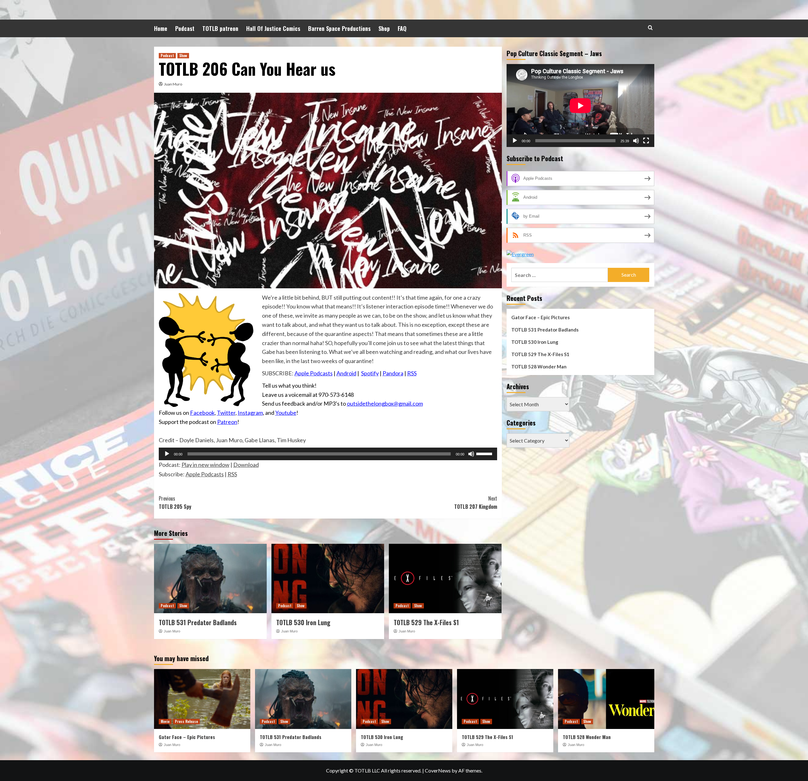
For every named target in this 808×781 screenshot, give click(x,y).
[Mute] (471, 454)
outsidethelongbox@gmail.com (385, 403)
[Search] (650, 27)
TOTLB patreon (220, 28)
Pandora (393, 373)
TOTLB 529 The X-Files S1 (426, 622)
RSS (412, 373)
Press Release (186, 721)
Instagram (250, 412)
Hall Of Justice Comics (273, 28)
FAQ (402, 28)
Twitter (226, 412)
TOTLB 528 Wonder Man (539, 366)
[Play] (167, 454)
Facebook (202, 412)
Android (346, 373)
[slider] (485, 453)
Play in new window (205, 464)
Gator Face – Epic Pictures (540, 317)
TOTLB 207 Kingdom (475, 502)
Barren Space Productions (339, 28)
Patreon (227, 421)
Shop (384, 28)
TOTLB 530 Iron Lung (303, 622)
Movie (165, 721)
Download (246, 464)
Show (183, 55)
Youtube (285, 412)
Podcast (184, 28)
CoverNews (438, 770)
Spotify (370, 373)
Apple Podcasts (313, 373)
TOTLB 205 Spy (175, 502)
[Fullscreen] (646, 141)
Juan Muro (173, 84)
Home (160, 28)
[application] (328, 454)
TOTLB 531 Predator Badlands (198, 622)
